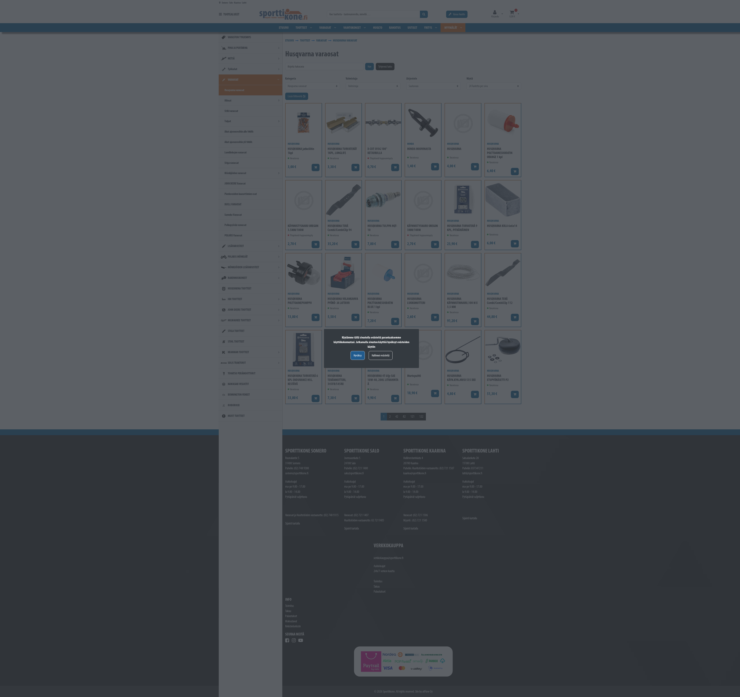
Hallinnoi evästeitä (380, 355)
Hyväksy (358, 355)
